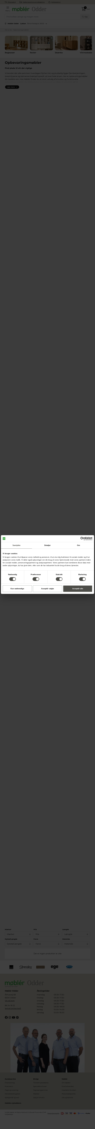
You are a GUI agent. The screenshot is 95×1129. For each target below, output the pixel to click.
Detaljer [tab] (47, 545)
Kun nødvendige (17, 589)
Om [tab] (78, 545)
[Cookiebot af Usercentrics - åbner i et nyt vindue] (82, 538)
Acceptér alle (77, 589)
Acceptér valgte (47, 589)
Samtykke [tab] (17, 545)
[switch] (36, 579)
